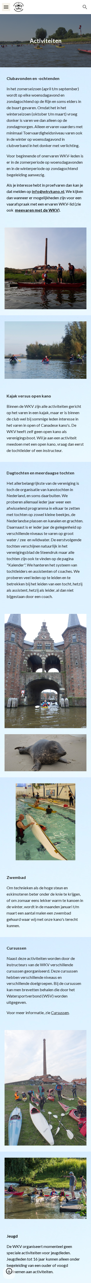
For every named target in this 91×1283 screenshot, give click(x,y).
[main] (45, 40)
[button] (6, 7)
